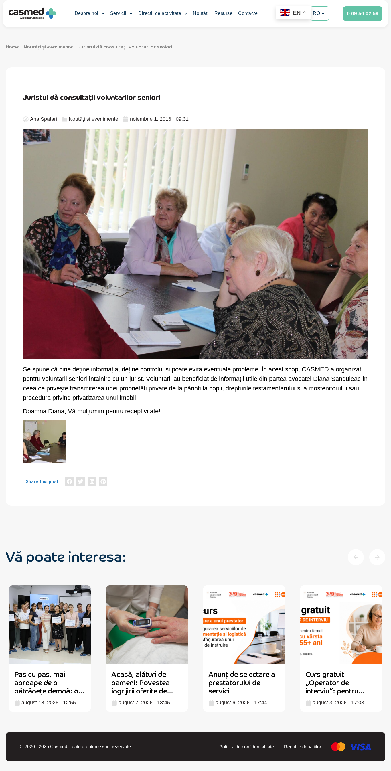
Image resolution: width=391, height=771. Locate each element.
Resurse (223, 13)
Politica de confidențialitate (246, 746)
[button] (69, 481)
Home (12, 46)
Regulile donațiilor (302, 746)
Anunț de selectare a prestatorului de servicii (241, 682)
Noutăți (201, 13)
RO (316, 13)
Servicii (118, 13)
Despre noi (86, 13)
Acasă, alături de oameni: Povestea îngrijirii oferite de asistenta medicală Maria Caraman (141, 690)
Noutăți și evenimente (48, 46)
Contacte (248, 13)
